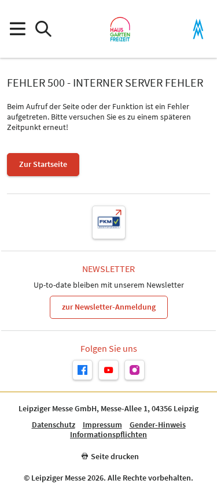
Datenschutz (53, 425)
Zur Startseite (43, 164)
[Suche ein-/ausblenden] (43, 29)
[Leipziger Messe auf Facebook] (82, 370)
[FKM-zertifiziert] (109, 222)
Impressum (102, 425)
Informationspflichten (108, 435)
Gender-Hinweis (158, 425)
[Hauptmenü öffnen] (17, 29)
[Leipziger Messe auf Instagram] (134, 370)
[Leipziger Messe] (198, 29)
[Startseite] (120, 29)
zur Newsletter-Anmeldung (109, 307)
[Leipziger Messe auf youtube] (108, 370)
